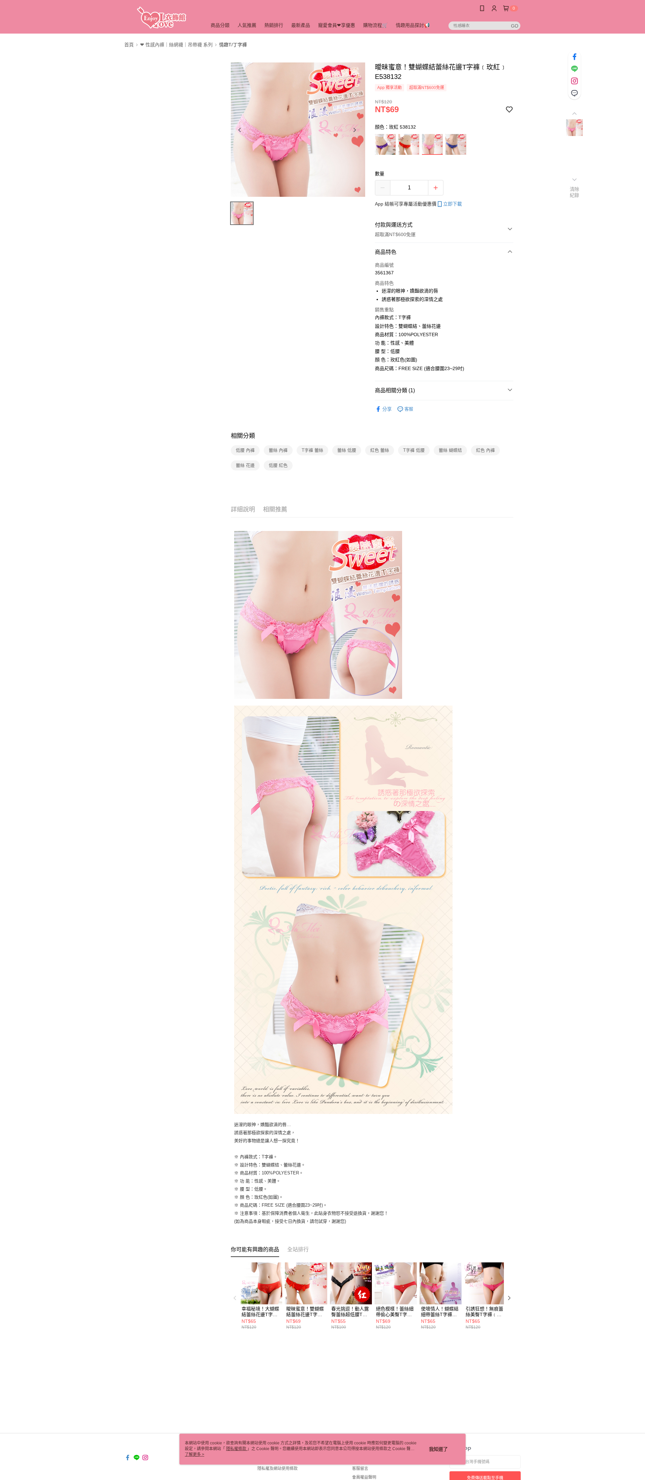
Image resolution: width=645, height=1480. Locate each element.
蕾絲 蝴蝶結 (450, 450)
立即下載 (452, 204)
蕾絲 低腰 (346, 450)
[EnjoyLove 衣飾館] (161, 18)
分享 (387, 409)
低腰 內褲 (245, 450)
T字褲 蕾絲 (312, 450)
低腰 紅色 (278, 465)
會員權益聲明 (364, 1477)
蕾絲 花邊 (245, 465)
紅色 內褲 (485, 450)
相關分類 (243, 436)
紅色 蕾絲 (379, 450)
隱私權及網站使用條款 (277, 1468)
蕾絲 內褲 (278, 450)
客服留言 (360, 1468)
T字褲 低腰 (414, 450)
